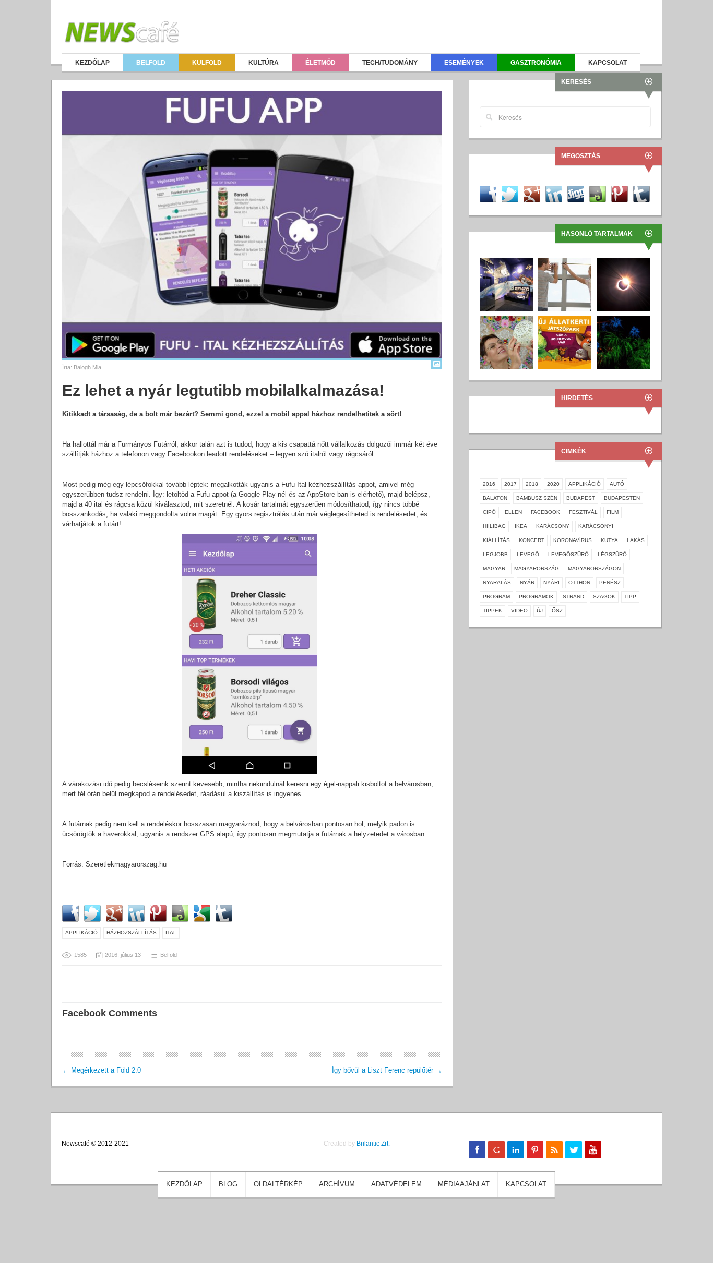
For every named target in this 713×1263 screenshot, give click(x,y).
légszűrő (612, 554)
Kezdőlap (92, 62)
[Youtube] (593, 1149)
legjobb (495, 554)
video (519, 611)
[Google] (496, 1149)
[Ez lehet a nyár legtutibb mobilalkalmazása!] (252, 224)
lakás (636, 540)
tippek (492, 611)
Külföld (207, 62)
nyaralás (497, 582)
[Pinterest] (535, 1149)
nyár (527, 582)
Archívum (337, 1184)
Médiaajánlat (464, 1184)
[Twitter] (573, 1149)
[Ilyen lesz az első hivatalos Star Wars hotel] (506, 284)
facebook (545, 512)
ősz (557, 611)
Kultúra (263, 62)
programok (536, 596)
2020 (553, 484)
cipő (489, 512)
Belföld (150, 62)
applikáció (81, 932)
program (496, 596)
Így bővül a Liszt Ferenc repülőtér (387, 1070)
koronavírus (572, 540)
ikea (521, 526)
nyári (551, 582)
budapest (580, 498)
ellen (513, 512)
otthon (579, 582)
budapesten (622, 498)
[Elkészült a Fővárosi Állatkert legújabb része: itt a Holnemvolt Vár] (564, 342)
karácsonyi (595, 526)
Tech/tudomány (390, 62)
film (613, 512)
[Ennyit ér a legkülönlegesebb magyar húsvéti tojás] (506, 342)
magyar (494, 568)
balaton (495, 498)
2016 (489, 484)
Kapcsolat (607, 62)
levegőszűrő (568, 554)
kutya (609, 540)
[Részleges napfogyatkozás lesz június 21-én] (623, 284)
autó (617, 484)
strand (573, 596)
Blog (228, 1184)
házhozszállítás (131, 932)
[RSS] (554, 1149)
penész (610, 582)
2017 (510, 484)
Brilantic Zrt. (373, 1143)
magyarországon (594, 568)
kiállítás (496, 540)
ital (170, 932)
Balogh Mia (87, 367)
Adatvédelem (396, 1184)
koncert (531, 540)
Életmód (320, 62)
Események (464, 62)
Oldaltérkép (278, 1184)
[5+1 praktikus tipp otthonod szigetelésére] (564, 284)
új (540, 611)
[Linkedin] (515, 1149)
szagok (604, 596)
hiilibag (494, 526)
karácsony (552, 526)
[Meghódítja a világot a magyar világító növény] (623, 342)
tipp (630, 596)
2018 (532, 484)
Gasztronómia (536, 62)
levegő (528, 554)
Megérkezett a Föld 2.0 (101, 1070)
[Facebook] (477, 1149)
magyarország (536, 568)
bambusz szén (536, 498)
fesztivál (583, 512)
